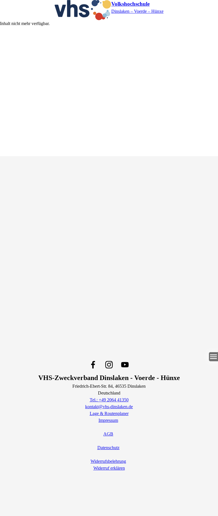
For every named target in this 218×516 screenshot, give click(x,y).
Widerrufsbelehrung (108, 461)
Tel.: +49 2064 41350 (109, 399)
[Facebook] (93, 365)
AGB (108, 434)
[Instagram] (109, 365)
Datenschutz (108, 447)
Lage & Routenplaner (109, 413)
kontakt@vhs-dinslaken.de (109, 406)
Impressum (108, 420)
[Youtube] (125, 365)
